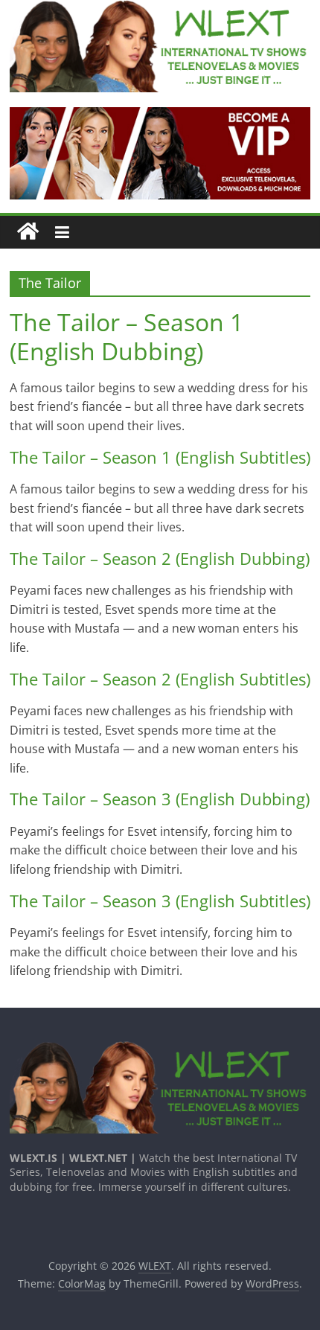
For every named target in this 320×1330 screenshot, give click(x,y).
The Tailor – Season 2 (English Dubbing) (160, 558)
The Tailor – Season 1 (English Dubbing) (126, 336)
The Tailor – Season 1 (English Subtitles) (160, 457)
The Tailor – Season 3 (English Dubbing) (160, 798)
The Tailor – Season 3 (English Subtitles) (160, 900)
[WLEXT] (28, 232)
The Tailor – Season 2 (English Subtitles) (160, 679)
